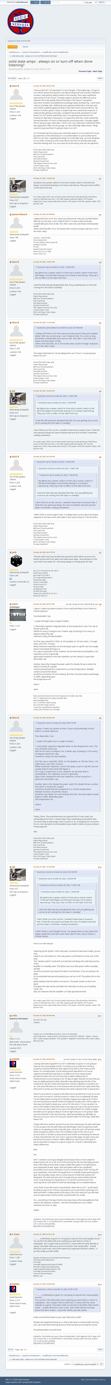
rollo (14, 1015)
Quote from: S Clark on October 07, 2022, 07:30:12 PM (57, 1289)
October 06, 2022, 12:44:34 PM (44, 391)
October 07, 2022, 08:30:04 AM (44, 1015)
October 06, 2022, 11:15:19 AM (44, 322)
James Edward (19, 214)
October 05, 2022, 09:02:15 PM (44, 86)
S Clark (15, 1234)
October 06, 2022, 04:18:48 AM (44, 214)
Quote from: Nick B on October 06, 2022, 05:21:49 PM (57, 872)
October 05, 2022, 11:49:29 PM (44, 178)
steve (15, 603)
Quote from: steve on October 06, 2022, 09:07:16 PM (56, 723)
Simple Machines (23, 1379)
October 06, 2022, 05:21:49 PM (44, 457)
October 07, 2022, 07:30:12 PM (44, 1234)
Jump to (67, 1364)
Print (100, 78)
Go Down (12, 78)
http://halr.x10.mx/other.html (43, 1226)
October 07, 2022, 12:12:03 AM (44, 867)
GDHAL (16, 1059)
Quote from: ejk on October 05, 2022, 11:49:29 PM (55, 267)
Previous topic (85, 71)
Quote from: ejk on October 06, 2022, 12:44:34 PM (55, 462)
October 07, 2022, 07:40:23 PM (44, 1284)
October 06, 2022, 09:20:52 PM (44, 718)
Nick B (15, 85)
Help (82, 1380)
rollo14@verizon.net (52, 1034)
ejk (13, 178)
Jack (14, 552)
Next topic (97, 71)
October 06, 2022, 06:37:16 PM (44, 552)
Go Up (10, 1350)
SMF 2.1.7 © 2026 (11, 1379)
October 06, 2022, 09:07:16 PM (44, 604)
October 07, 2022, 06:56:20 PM (44, 1059)
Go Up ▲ (102, 1380)
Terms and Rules (91, 1380)
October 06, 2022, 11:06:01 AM (44, 262)
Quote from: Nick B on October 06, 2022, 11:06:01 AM (57, 396)
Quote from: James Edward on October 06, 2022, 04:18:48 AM (59, 328)
